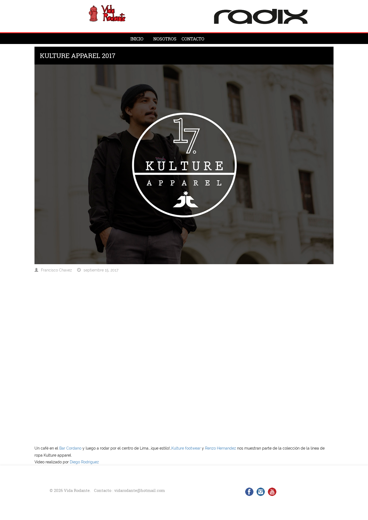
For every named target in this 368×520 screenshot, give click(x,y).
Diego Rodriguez (84, 462)
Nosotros (164, 39)
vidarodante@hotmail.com (139, 490)
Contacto (193, 39)
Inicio (136, 39)
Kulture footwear (186, 448)
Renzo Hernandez (221, 448)
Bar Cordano (70, 448)
